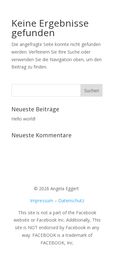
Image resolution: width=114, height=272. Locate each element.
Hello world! (23, 119)
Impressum (41, 201)
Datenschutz (71, 201)
